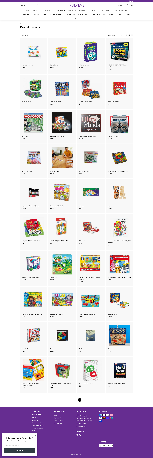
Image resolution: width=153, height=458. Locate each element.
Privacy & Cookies (37, 428)
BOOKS (108, 10)
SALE (128, 14)
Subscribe (19, 450)
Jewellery (27, 14)
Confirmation (60, 10)
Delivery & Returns (38, 423)
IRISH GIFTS (96, 14)
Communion (48, 10)
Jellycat (82, 10)
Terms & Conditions (38, 425)
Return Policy (58, 420)
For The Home (70, 14)
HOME (28, 10)
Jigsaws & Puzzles (40, 14)
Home (21, 23)
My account (58, 423)
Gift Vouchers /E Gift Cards (113, 14)
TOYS (101, 10)
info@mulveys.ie (81, 426)
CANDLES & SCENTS (56, 14)
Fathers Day (37, 10)
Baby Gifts (72, 10)
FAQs (55, 415)
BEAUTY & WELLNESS (120, 10)
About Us (35, 420)
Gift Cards (35, 418)
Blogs (33, 430)
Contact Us (57, 418)
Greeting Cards (83, 14)
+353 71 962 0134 (81, 423)
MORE (76, 18)
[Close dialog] (35, 435)
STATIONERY (93, 10)
